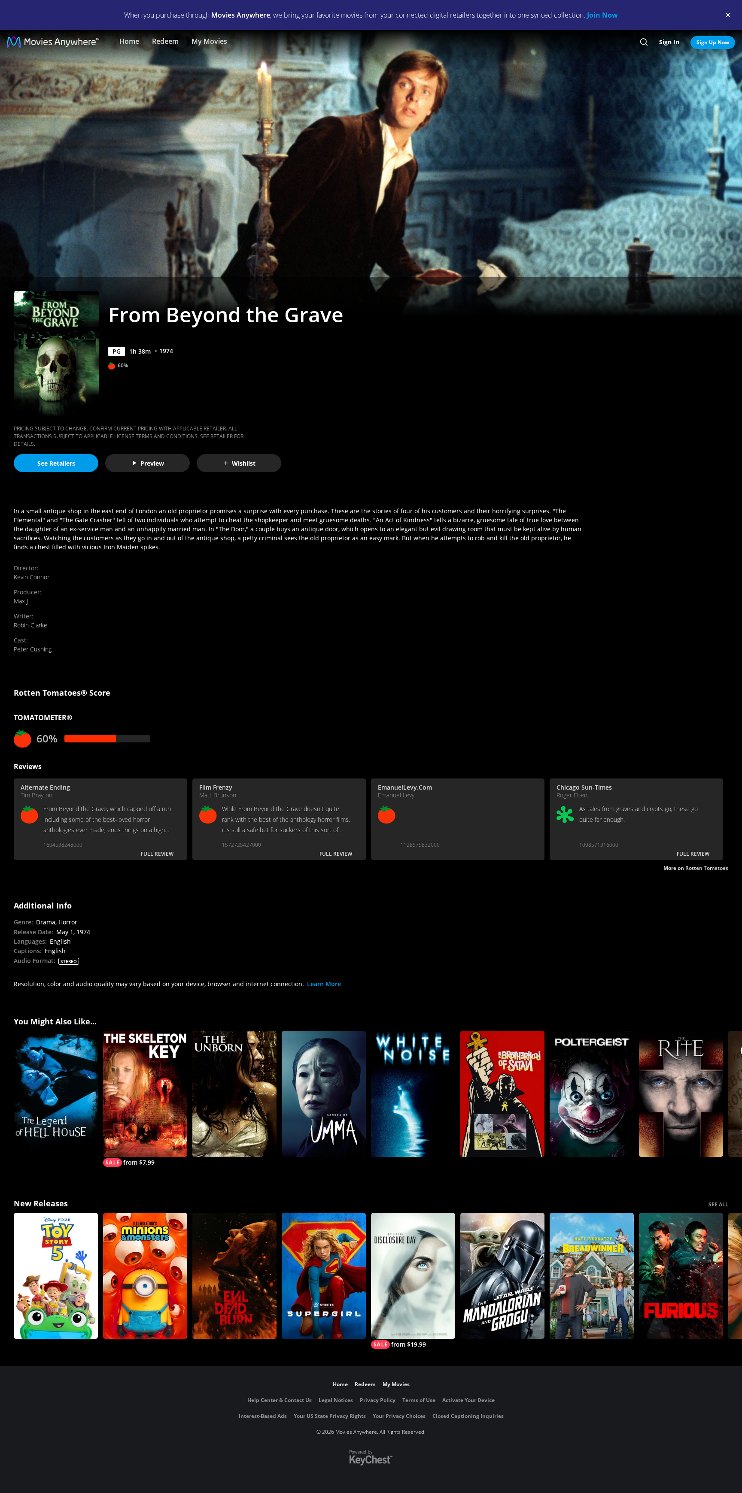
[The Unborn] (234, 1094)
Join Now (602, 15)
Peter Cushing (33, 649)
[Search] (644, 42)
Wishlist (243, 463)
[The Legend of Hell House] (56, 1094)
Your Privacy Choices (399, 1416)
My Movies (209, 41)
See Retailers (56, 463)
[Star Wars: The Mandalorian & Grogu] (502, 1276)
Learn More (324, 984)
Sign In (669, 42)
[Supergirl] (324, 1276)
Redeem (165, 41)
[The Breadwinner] (592, 1276)
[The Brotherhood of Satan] (502, 1094)
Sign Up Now (712, 42)
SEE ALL (718, 1204)
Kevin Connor (31, 577)
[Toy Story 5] (56, 1276)
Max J (21, 601)
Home (129, 41)
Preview (152, 463)
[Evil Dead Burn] (234, 1276)
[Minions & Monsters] (145, 1276)
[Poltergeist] (592, 1094)
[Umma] (324, 1094)
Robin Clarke (30, 625)
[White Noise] (413, 1094)
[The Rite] (681, 1094)
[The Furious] (681, 1276)
